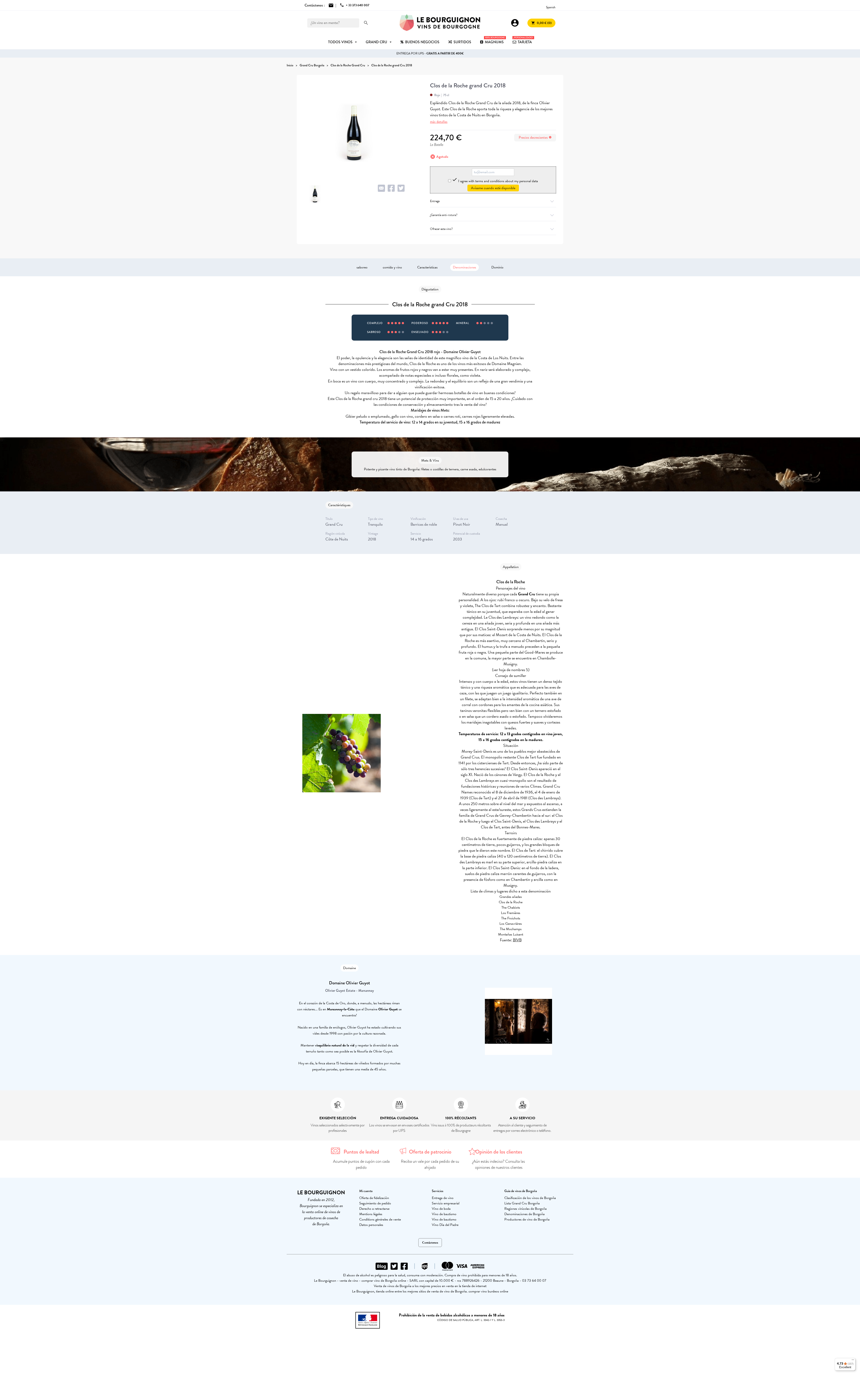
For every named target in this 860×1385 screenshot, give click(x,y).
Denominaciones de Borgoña (524, 1214)
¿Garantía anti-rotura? (443, 215)
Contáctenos (430, 1242)
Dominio (497, 267)
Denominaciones (464, 267)
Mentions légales (370, 1214)
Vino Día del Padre (445, 1224)
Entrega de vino (443, 1198)
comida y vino (392, 267)
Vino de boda (441, 1208)
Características (427, 267)
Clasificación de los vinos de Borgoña (530, 1198)
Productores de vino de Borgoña (527, 1219)
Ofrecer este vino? (441, 229)
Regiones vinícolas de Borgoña (525, 1208)
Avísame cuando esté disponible (493, 188)
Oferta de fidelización (374, 1198)
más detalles (438, 121)
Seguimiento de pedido (375, 1203)
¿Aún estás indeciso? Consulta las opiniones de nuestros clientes (498, 1164)
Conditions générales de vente (380, 1219)
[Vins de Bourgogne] (440, 22)
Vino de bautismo (444, 1214)
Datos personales (371, 1224)
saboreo (362, 267)
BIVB (517, 940)
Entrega (435, 201)
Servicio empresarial (445, 1203)
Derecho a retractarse (374, 1208)
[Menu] (853, 1360)
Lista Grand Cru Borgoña (522, 1203)
